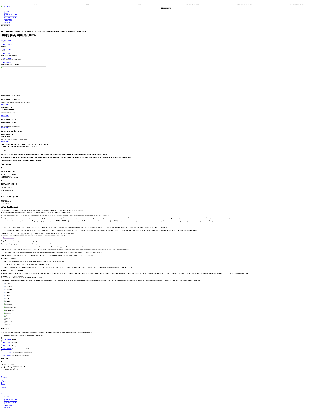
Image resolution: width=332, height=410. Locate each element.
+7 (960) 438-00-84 (193, 2)
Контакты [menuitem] (7, 407)
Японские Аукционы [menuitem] (10, 399)
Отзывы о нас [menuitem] (8, 405)
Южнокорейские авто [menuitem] (10, 401)
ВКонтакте (4, 377)
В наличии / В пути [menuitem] (10, 402)
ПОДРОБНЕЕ (5, 104)
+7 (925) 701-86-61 (298, 2)
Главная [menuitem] (6, 396)
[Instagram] (2, 388)
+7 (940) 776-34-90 (141, 2)
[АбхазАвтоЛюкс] (6, 6)
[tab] (166, 238)
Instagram (3, 381)
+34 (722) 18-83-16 (36, 2)
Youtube (3, 384)
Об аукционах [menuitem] (8, 404)
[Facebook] (1, 388)
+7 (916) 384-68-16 (245, 2)
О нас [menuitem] (6, 397)
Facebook (3, 387)
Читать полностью (8, 238)
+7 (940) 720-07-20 (88, 2)
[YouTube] (4, 388)
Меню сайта (167, 8)
